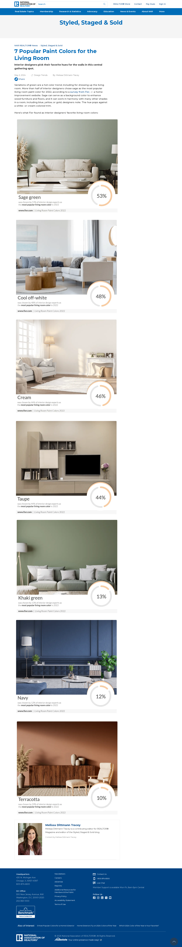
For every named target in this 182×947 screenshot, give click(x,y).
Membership (46, 11)
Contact (138, 4)
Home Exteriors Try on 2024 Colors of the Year (96, 926)
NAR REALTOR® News (26, 45)
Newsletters (60, 874)
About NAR (147, 11)
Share (22, 79)
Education (109, 11)
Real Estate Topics (24, 11)
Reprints (58, 886)
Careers (58, 878)
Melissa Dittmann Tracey (67, 75)
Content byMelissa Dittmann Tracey (60, 837)
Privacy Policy (60, 896)
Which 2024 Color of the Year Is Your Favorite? (139, 926)
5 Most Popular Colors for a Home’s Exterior (55, 926)
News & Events (128, 11)
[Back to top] (174, 942)
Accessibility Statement (65, 900)
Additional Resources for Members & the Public (65, 891)
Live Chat (101, 883)
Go (104, 4)
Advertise (59, 882)
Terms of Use (60, 904)
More (162, 11)
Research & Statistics (70, 11)
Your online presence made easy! (85, 940)
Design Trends (40, 75)
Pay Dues (150, 4)
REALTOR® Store (121, 4)
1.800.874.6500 (103, 878)
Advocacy (92, 11)
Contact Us (101, 874)
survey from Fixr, (80, 92)
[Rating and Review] (25, 917)
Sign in (162, 4)
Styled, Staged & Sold (91, 22)
